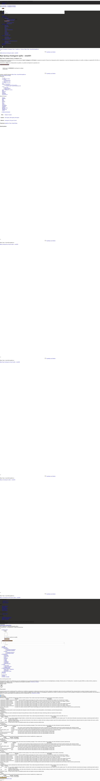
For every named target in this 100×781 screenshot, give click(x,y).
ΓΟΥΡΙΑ (3, 35)
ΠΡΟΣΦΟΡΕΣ (4, 647)
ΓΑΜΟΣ (3, 39)
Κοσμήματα (6, 18)
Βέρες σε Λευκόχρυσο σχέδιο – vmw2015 (7, 479)
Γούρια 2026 (7, 36)
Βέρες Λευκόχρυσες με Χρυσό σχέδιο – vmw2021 (9, 244)
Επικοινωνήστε (4, 601)
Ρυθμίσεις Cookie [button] (3, 682)
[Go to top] (0, 628)
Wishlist (3, 675)
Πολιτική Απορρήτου (5, 608)
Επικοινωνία (4, 674)
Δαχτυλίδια (6, 25)
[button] (3, 8)
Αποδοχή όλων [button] (9, 682)
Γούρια (6, 30)
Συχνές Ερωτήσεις (4, 606)
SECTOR (3, 108)
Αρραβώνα (7, 123)
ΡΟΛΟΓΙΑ (4, 44)
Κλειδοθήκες (7, 32)
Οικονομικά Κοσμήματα (10, 20)
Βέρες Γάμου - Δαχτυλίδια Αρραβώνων (32, 49)
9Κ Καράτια (17, 117)
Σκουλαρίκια (7, 26)
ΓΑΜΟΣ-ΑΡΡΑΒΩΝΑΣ (6, 668)
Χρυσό (15, 120)
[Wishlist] (0, 50)
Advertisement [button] (2, 723)
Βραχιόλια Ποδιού (7, 78)
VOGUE (3, 110)
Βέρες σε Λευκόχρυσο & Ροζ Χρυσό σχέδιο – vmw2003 (10, 597)
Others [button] (1, 734)
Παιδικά (6, 31)
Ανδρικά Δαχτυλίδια (7, 82)
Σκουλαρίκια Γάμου (8, 42)
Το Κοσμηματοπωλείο (5, 600)
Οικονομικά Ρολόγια (10, 653)
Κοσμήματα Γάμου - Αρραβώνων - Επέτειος (16, 49)
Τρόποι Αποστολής (4, 610)
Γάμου (10, 123)
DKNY (3, 100)
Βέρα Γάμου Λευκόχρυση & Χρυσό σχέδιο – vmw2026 (10, 362)
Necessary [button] (2, 694)
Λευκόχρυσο (7, 120)
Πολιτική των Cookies (35, 681)
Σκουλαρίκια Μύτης (7, 80)
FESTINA (3, 101)
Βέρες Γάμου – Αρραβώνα (9, 669)
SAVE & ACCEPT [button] (3, 777)
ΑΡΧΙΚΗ (3, 16)
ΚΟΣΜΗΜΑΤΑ (4, 24)
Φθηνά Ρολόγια (9, 23)
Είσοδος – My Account (5, 619)
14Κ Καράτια (7, 117)
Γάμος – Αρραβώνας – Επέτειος (7, 89)
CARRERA (4, 98)
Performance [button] (2, 710)
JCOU (3, 104)
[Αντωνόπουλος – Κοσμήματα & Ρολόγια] (8, 6)
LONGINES (4, 106)
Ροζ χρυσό (12, 120)
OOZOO (3, 107)
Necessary (3, 695)
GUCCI (3, 103)
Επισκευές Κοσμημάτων (5, 602)
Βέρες (3, 90)
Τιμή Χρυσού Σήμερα (5, 613)
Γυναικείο (10, 114)
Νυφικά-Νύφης (14, 123)
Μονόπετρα (6, 41)
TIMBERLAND (4, 109)
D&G (3, 99)
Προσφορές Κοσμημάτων (11, 19)
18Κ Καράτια (12, 117)
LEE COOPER (4, 105)
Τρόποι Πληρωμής (4, 609)
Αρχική (1, 49)
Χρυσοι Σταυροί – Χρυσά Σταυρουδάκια (10, 85)
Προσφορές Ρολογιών (10, 22)
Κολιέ (5, 27)
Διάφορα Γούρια (7, 38)
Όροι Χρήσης (4, 607)
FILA (3, 102)
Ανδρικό (6, 114)
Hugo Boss (6, 33)
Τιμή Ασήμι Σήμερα (4, 614)
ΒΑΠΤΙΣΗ (4, 43)
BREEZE (3, 97)
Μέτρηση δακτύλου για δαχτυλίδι (6, 617)
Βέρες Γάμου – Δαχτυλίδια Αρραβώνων (11, 40)
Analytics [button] (1, 713)
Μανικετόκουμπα (7, 34)
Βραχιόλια (6, 28)
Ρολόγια (6, 21)
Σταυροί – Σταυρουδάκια (9, 29)
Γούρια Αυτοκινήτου (8, 37)
